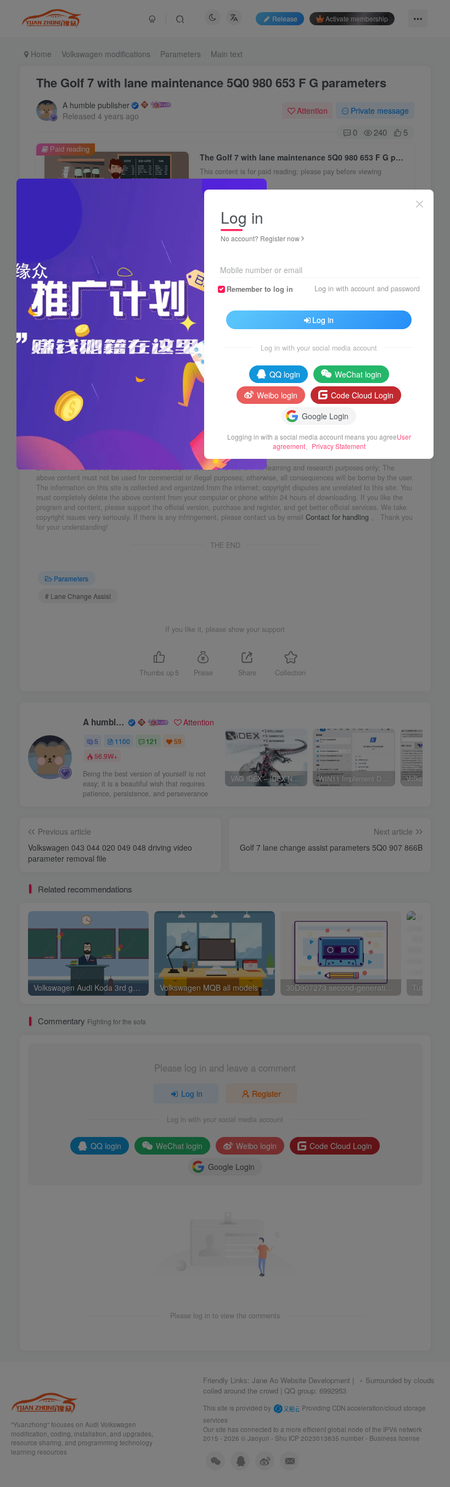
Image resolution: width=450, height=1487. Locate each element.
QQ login (284, 374)
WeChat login (358, 374)
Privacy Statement (338, 446)
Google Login (325, 415)
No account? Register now (260, 238)
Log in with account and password (367, 288)
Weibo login (277, 395)
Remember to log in (260, 289)
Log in (323, 319)
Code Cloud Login (362, 395)
